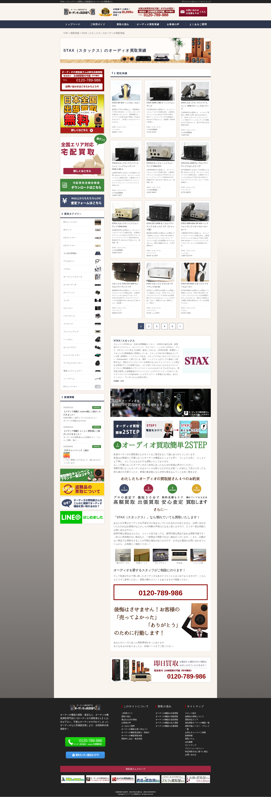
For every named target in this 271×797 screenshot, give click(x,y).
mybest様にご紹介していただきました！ (80, 418)
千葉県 (183, 135)
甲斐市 (119, 195)
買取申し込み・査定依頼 (131, 739)
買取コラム (189, 739)
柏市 (187, 135)
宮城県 (114, 252)
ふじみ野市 (155, 313)
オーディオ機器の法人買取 (167, 723)
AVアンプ (67, 230)
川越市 (188, 313)
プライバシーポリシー (190, 2)
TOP (65, 33)
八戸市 (119, 132)
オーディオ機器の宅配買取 (167, 716)
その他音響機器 (151, 129)
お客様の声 (126, 723)
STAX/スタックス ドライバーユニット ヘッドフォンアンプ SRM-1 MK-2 (125, 166)
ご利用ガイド (127, 713)
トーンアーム (69, 379)
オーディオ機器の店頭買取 (167, 720)
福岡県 (114, 313)
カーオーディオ (70, 285)
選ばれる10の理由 (129, 720)
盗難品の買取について (194, 716)
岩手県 (183, 192)
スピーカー (68, 308)
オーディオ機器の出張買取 (167, 713)
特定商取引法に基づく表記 (196, 751)
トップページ (72, 24)
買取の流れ (126, 716)
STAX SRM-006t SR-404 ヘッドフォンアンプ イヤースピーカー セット (194, 226)
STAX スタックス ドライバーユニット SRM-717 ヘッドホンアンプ (195, 106)
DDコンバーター (70, 222)
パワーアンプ (185, 190)
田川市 (119, 313)
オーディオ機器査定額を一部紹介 (135, 732)
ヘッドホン (116, 129)
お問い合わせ (190, 755)
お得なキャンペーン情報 (195, 732)
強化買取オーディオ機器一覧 (197, 723)
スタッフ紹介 (190, 713)
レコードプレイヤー (71, 355)
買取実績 (74, 33)
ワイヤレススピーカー (72, 363)
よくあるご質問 (128, 726)
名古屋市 (155, 255)
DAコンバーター (70, 386)
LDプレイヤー (69, 245)
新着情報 (69, 397)
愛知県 (148, 255)
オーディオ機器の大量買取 (167, 726)
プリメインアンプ (70, 332)
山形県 (148, 192)
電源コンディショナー (72, 371)
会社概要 (189, 742)
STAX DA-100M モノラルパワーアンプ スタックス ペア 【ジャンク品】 (160, 226)
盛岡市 (188, 192)
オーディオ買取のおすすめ (74, 421)
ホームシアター (70, 347)
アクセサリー (69, 261)
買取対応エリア (191, 720)
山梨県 (114, 195)
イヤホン (184, 310)
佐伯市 (154, 132)
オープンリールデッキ (72, 277)
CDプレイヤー (69, 238)
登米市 (119, 252)
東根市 (154, 192)
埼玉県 (148, 313)
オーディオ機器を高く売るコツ (134, 729)
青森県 (114, 132)
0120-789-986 (161, 593)
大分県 (148, 132)
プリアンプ (68, 324)
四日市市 (189, 255)
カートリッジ (69, 292)
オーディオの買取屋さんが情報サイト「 (80, 437)
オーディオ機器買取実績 (131, 735)
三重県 (183, 255)
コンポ (66, 300)
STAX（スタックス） (119, 127)
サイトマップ (205, 2)
